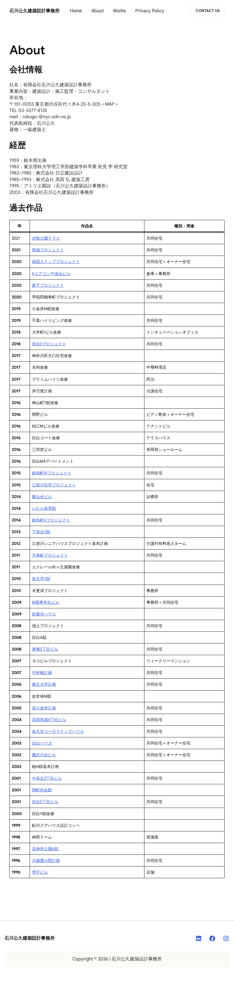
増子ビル (40, 872)
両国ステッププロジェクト (56, 261)
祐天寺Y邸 (41, 578)
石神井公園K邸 (45, 848)
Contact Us (208, 10)
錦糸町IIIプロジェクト (51, 473)
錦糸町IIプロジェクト (51, 520)
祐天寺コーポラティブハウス (58, 731)
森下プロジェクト (48, 285)
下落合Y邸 (41, 531)
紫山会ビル (42, 496)
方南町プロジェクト (50, 555)
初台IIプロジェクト (49, 343)
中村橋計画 (42, 672)
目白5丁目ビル (45, 801)
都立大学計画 (44, 684)
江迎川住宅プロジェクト (54, 485)
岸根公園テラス (46, 238)
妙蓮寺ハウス (44, 614)
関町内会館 (42, 790)
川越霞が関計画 (46, 860)
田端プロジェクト (48, 249)
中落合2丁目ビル (47, 778)
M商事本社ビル (45, 602)
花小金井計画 (44, 708)
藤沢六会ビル (44, 754)
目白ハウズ (42, 743)
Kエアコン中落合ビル (51, 273)
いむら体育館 (44, 508)
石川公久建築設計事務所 (34, 11)
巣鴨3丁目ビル (45, 649)
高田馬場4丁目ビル (49, 719)
